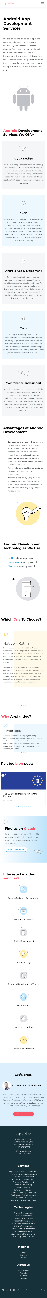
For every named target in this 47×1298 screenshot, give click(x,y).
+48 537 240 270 (24, 1154)
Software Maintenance (23, 1190)
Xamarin (13, 562)
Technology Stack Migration (23, 1195)
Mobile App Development (23, 1179)
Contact (23, 1278)
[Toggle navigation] (42, 3)
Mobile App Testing (23, 1185)
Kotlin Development (23, 1231)
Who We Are (23, 1270)
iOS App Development (23, 1226)
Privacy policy (30, 1290)
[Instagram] (18, 1290)
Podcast (23, 1255)
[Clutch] (14, 1290)
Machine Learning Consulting (24, 1193)
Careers (23, 1276)
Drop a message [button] (23, 1114)
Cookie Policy (41, 1290)
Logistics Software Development (23, 1172)
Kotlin (11, 558)
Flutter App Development (23, 1229)
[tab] (21, 705)
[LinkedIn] (7, 1290)
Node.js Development (23, 1218)
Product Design (23, 1187)
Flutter (12, 566)
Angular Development (23, 1213)
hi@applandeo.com (23, 1151)
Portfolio (23, 1273)
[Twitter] (3, 1290)
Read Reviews (14, 849)
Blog (24, 1253)
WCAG (23, 1258)
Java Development (23, 1216)
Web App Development (23, 1177)
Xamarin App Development (23, 1234)
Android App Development (23, 1223)
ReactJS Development (23, 1221)
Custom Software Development (23, 1174)
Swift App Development (23, 1237)
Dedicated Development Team (23, 1200)
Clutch (29, 829)
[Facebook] (10, 1290)
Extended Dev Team (23, 1198)
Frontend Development (23, 1182)
